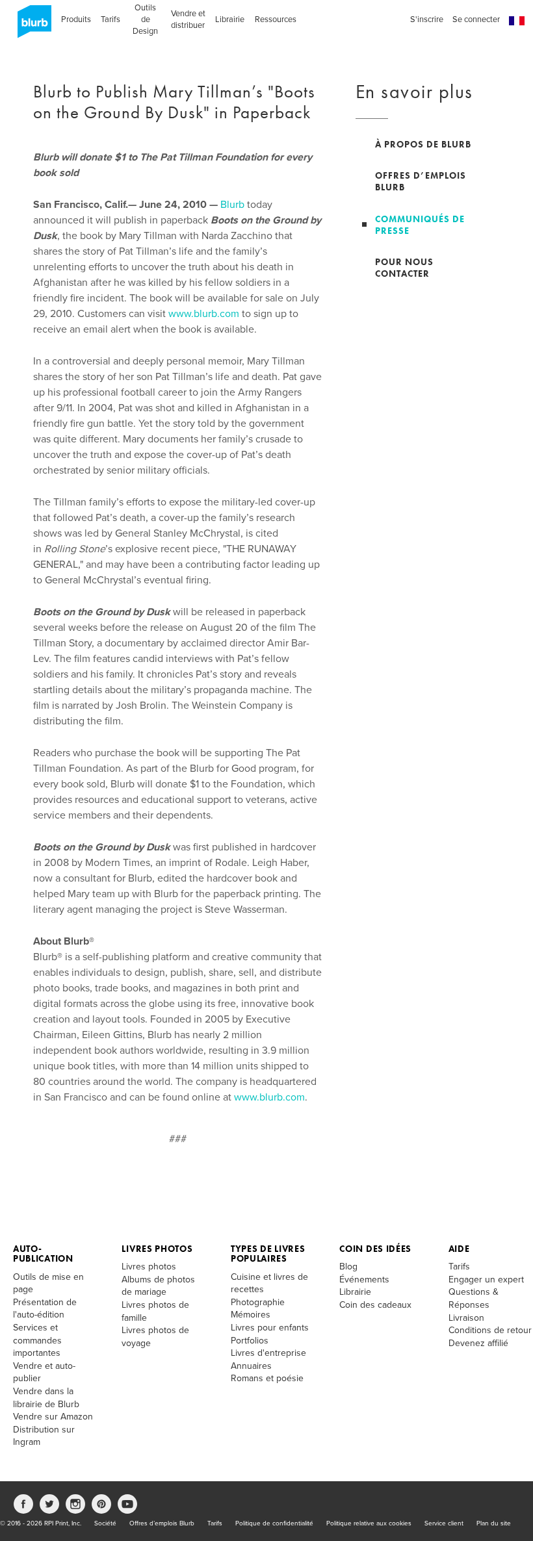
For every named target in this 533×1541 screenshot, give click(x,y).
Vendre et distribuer (188, 19)
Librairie (229, 19)
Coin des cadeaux (375, 1304)
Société (105, 1523)
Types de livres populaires (268, 1253)
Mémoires (250, 1314)
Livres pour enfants (270, 1327)
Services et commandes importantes (37, 1340)
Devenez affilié (478, 1343)
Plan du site (493, 1523)
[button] (517, 21)
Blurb (232, 204)
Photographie (258, 1302)
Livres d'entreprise (268, 1352)
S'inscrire (426, 19)
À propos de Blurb (423, 144)
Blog (348, 1266)
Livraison (466, 1317)
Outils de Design (145, 19)
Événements (364, 1279)
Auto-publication (43, 1253)
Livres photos (157, 1248)
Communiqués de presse (420, 224)
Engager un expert (486, 1279)
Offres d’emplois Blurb (420, 181)
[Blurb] (30, 25)
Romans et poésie (267, 1378)
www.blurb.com (205, 313)
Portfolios (249, 1340)
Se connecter (476, 19)
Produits (76, 19)
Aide (459, 1248)
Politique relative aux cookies (368, 1523)
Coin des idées (375, 1248)
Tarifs (110, 19)
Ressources (275, 19)
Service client (443, 1523)
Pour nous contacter (404, 267)
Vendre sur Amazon (53, 1416)
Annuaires (251, 1365)
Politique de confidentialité (274, 1523)
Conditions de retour (490, 1330)
